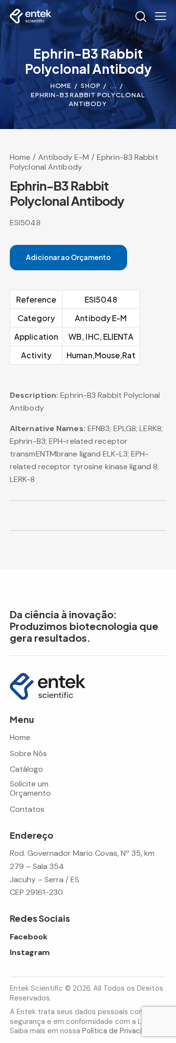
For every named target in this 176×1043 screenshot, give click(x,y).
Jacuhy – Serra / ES (44, 879)
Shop (91, 85)
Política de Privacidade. (121, 1031)
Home (61, 85)
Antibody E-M (63, 157)
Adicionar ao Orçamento (68, 257)
